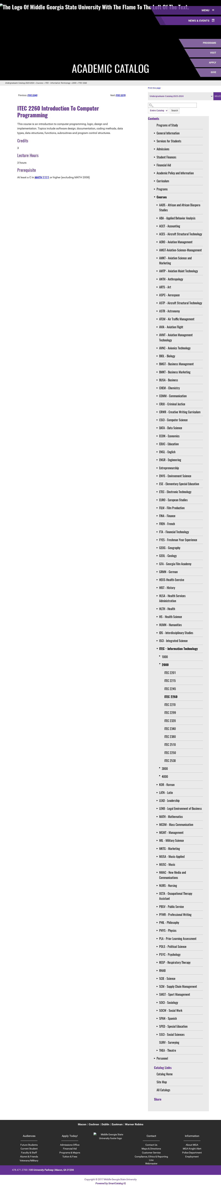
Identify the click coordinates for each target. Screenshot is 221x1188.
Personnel (162, 1058)
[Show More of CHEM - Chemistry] (158, 388)
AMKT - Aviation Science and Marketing (175, 260)
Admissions (163, 149)
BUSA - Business (168, 380)
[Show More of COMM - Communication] (158, 396)
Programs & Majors (69, 1152)
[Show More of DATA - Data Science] (158, 428)
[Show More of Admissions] (155, 149)
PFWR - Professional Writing (175, 914)
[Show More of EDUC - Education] (158, 444)
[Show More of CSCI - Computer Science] (158, 420)
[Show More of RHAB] (158, 970)
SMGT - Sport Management (174, 994)
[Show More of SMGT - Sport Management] (158, 994)
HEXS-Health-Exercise (171, 579)
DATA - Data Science (170, 428)
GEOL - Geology (168, 555)
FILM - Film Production (172, 508)
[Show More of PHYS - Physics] (158, 930)
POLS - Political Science (172, 946)
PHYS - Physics (167, 930)
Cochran (94, 1124)
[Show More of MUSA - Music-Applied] (158, 856)
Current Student (29, 1148)
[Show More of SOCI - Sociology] (158, 1002)
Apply (212, 62)
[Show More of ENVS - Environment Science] (158, 476)
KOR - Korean (167, 784)
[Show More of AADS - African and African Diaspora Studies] (158, 205)
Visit (213, 52)
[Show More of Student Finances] (155, 157)
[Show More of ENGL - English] (158, 452)
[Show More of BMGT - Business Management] (158, 364)
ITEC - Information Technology (57, 83)
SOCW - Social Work (170, 1010)
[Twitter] (195, 1170)
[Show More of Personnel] (155, 1058)
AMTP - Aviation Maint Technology (178, 271)
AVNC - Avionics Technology (174, 348)
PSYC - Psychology (169, 954)
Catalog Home (165, 1074)
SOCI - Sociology (168, 1002)
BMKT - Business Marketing (174, 372)
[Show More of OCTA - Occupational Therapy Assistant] (158, 893)
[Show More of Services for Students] (155, 141)
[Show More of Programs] (155, 189)
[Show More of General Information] (155, 133)
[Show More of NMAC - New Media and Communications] (158, 872)
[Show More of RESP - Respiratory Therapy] (158, 962)
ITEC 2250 (170, 752)
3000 (165, 768)
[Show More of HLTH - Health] (158, 608)
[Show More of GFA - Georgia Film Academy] (158, 564)
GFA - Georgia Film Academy (175, 564)
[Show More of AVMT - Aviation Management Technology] (158, 335)
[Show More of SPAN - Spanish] (158, 1018)
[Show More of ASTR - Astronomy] (158, 311)
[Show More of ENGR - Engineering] (158, 460)
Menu (206, 10)
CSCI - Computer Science (173, 420)
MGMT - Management (171, 832)
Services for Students (169, 141)
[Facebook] (189, 1170)
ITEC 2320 (170, 720)
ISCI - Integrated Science (173, 640)
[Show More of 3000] (160, 767)
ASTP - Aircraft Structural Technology (180, 303)
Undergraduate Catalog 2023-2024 (19, 83)
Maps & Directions (151, 1148)
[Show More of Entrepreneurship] (158, 468)
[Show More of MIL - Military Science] (158, 840)
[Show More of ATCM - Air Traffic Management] (158, 319)
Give (213, 72)
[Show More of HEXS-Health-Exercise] (158, 579)
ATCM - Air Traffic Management (176, 319)
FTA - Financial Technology (174, 532)
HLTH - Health (167, 608)
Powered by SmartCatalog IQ (110, 1183)
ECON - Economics (169, 436)
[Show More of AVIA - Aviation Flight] (158, 327)
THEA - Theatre (167, 1050)
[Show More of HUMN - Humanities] (158, 625)
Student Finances (166, 157)
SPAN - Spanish (168, 1018)
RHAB (162, 970)
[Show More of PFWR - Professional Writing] (158, 914)
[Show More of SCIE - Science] (158, 978)
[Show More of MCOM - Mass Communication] (158, 824)
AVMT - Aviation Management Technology (176, 337)
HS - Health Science (170, 616)
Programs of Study (167, 125)
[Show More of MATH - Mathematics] (158, 816)
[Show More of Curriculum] (155, 181)
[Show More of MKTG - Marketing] (158, 848)
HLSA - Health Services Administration (172, 598)
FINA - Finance (167, 515)
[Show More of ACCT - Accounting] (158, 226)
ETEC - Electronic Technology (175, 491)
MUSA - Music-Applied (172, 856)
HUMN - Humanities (170, 625)
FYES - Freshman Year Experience (178, 540)
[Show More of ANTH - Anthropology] (158, 279)
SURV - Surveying (169, 1042)
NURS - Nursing (168, 885)
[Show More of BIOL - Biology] (158, 356)
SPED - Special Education (173, 1026)
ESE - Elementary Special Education (179, 484)
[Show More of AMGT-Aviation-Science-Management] (158, 250)
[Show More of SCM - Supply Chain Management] (158, 986)
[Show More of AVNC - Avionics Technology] (158, 348)
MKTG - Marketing (169, 848)
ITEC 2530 (170, 760)
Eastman (117, 1124)
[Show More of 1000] (160, 656)
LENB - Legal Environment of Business (180, 808)
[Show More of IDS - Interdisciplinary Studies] (158, 632)
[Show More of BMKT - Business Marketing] (158, 372)
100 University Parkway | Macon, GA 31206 (51, 1169)
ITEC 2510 (170, 744)
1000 (165, 656)
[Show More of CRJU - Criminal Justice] (158, 404)
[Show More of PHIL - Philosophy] (158, 922)
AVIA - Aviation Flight (171, 327)
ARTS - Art (165, 287)
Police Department (192, 1152)
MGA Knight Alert (192, 1148)
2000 (74, 83)
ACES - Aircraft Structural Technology (180, 234)
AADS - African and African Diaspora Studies (179, 207)
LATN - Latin (166, 792)
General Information (168, 133)
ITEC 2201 (170, 672)
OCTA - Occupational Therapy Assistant (175, 896)
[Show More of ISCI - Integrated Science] (158, 640)
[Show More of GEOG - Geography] (158, 547)
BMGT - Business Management (176, 364)
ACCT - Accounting (169, 226)
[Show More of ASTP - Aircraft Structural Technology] (158, 303)
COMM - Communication (173, 396)
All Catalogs (163, 1090)
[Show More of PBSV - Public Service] (158, 906)
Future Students (29, 1144)
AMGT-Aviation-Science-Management (180, 250)
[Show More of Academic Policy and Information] (155, 173)
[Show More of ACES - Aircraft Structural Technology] (158, 234)
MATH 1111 (42, 177)
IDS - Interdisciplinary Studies (176, 632)
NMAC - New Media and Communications (172, 875)
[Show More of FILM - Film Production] (158, 508)
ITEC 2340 (170, 728)
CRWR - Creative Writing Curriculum (179, 412)
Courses (39, 83)
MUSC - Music (167, 864)
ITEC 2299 (170, 712)
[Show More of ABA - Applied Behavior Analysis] (158, 218)
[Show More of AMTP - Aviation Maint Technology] (158, 271)
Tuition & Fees (69, 1156)
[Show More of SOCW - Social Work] (158, 1010)
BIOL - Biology (167, 356)
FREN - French (167, 523)
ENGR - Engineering (170, 460)
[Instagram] (201, 1170)
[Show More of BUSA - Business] (158, 380)
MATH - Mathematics (171, 816)
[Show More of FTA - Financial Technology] (158, 532)
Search (174, 110)
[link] (110, 1138)
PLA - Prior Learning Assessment (177, 938)
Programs (209, 42)
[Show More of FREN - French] (158, 523)
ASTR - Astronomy (169, 311)
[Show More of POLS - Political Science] (158, 946)
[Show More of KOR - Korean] (158, 784)
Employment (192, 1156)
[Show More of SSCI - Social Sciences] (158, 1034)
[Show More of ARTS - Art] (158, 287)
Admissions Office (69, 1144)
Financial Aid (164, 165)
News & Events (199, 20)
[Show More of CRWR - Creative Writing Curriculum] (158, 412)
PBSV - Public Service (171, 906)
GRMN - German (168, 571)
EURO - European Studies (173, 500)
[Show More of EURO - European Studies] (158, 500)
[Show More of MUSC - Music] (158, 864)
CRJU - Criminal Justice (172, 404)
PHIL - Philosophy (169, 922)
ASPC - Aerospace (169, 295)
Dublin (105, 1124)
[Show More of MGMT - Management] (158, 832)
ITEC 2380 (170, 736)
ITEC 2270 (170, 704)
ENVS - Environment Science (175, 476)
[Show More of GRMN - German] (158, 572)
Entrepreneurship (169, 468)
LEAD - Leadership (169, 800)
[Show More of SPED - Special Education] (158, 1026)
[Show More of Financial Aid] (155, 165)
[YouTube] (207, 1170)
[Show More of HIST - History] (158, 587)
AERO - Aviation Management (176, 242)
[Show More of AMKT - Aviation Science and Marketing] (158, 258)
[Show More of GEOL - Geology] (158, 555)
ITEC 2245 (170, 688)
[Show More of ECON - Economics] (158, 436)
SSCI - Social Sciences (172, 1034)
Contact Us (151, 1144)
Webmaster (151, 1163)
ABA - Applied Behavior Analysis (177, 218)
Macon (82, 1124)
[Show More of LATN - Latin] (158, 792)
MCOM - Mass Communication (176, 824)
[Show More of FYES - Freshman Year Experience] (158, 540)
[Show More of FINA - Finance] (158, 516)
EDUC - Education (169, 444)
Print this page (154, 88)
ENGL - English (167, 452)
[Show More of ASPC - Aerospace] (158, 295)
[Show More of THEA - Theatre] (158, 1050)
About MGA (192, 1144)
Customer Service (151, 1152)
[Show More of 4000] (160, 775)
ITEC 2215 (170, 680)
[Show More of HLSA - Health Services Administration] (158, 596)
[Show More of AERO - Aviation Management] (158, 242)
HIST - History (167, 587)
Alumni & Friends (29, 1156)
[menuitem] (82, 1124)
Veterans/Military (29, 1160)
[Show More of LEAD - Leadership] (158, 800)
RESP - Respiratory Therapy (174, 962)
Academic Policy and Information (175, 173)
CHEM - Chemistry (169, 388)
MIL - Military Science (171, 840)
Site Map (162, 1082)
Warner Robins (134, 1124)
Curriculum (163, 181)
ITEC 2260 (170, 696)
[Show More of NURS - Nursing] (158, 885)
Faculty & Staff (29, 1152)
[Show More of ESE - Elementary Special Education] (158, 484)
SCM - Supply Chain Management (178, 986)
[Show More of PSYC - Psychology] (158, 954)
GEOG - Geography (169, 547)
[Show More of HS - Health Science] (158, 616)
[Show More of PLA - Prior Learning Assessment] (158, 938)
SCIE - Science (167, 978)
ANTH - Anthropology (171, 279)
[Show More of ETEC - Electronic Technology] (158, 492)
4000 (165, 776)
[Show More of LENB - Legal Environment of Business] (158, 808)
